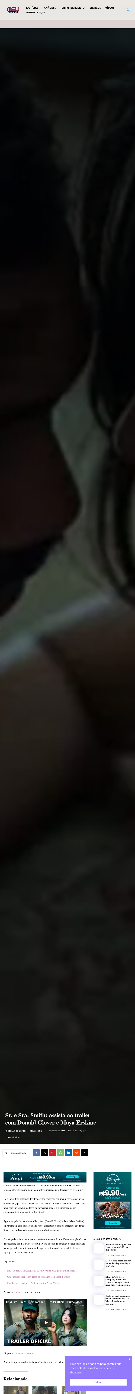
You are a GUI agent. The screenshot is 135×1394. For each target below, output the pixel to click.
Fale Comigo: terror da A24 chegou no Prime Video (33, 1283)
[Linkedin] (68, 1152)
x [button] (129, 1359)
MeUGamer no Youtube (23, 1353)
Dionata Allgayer (79, 1131)
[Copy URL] (84, 1152)
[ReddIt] (76, 1152)
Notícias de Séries (16, 1131)
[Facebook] (36, 1152)
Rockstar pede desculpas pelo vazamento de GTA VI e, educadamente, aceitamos (117, 1300)
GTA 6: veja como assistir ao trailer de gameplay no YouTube (118, 1263)
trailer (17, 1292)
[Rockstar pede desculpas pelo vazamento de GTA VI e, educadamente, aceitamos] (99, 1300)
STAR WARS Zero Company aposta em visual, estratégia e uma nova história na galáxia (117, 1281)
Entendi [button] (98, 1382)
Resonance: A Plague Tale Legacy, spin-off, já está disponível (118, 1247)
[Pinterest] (52, 1152)
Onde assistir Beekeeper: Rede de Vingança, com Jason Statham (38, 1277)
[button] (128, 10)
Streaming (36, 1131)
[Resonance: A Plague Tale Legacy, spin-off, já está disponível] (99, 1248)
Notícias (109, 1253)
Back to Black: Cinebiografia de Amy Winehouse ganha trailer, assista (41, 1270)
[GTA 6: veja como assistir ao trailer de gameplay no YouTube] (99, 1265)
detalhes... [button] (76, 1372)
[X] (44, 1152)
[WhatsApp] (60, 1152)
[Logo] (13, 10)
